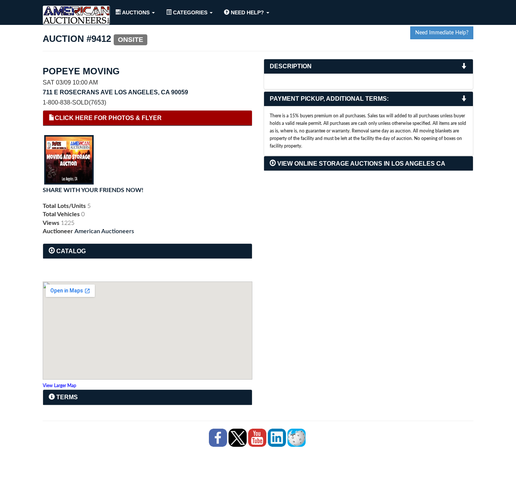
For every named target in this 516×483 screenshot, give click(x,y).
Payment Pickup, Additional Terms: (329, 98)
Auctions (136, 12)
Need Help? (247, 12)
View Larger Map (59, 385)
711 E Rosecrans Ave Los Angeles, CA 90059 (115, 92)
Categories (190, 12)
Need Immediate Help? (441, 32)
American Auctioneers (104, 231)
